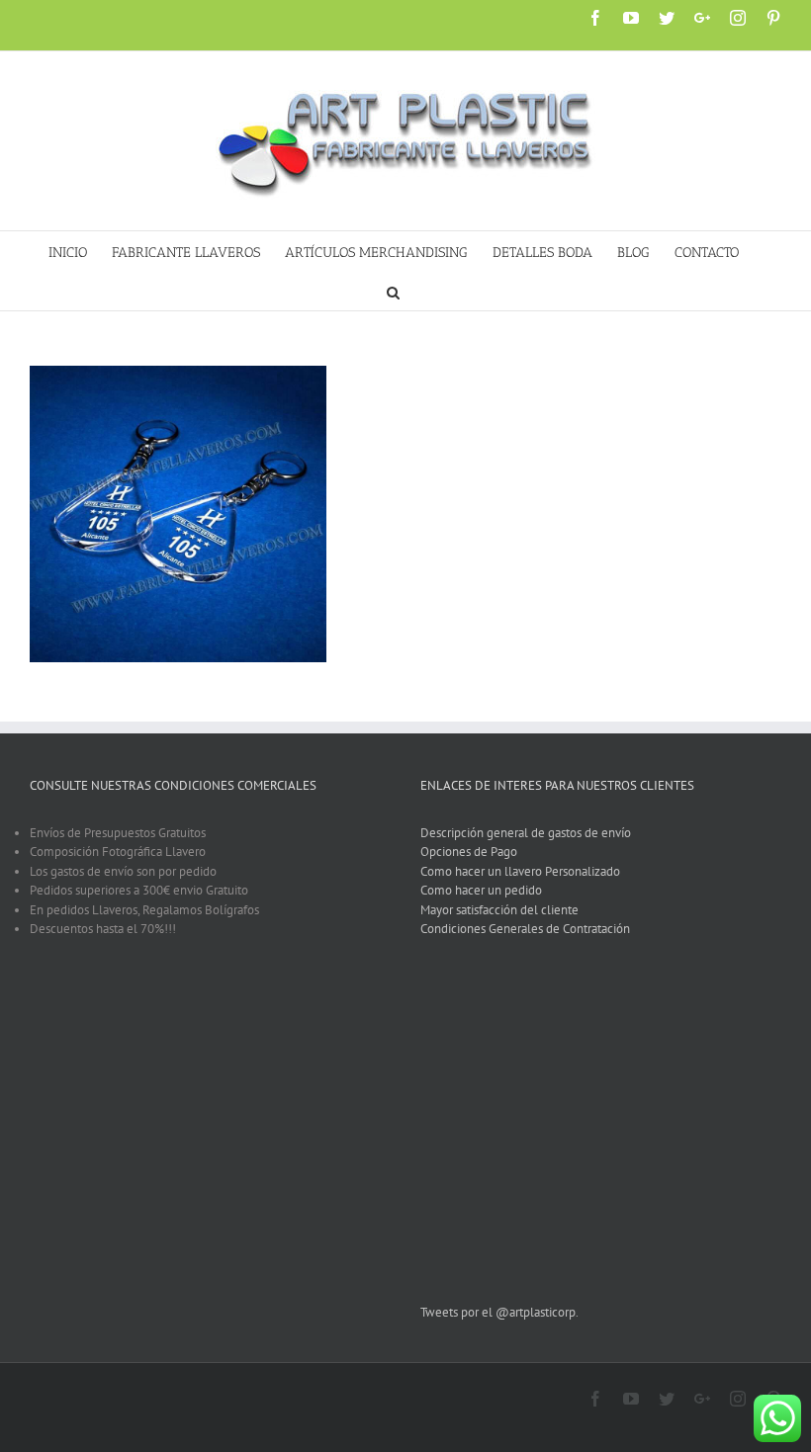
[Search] (394, 290)
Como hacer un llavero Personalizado (520, 871)
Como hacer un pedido (481, 890)
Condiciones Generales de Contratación (525, 928)
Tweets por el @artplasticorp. (499, 1312)
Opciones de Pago (468, 851)
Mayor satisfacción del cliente (499, 909)
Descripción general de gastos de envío (525, 832)
